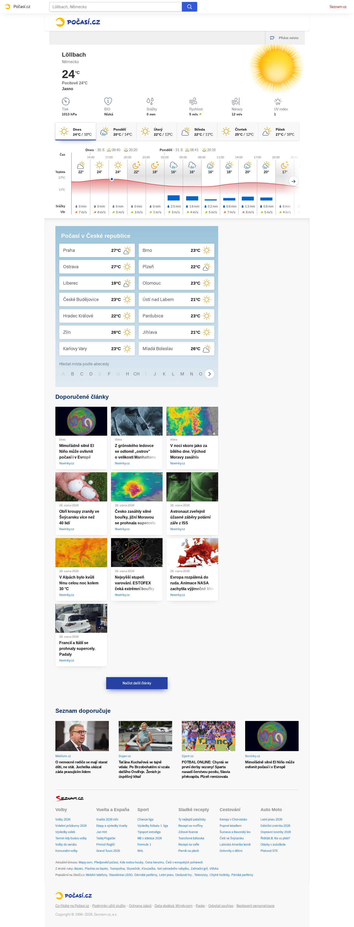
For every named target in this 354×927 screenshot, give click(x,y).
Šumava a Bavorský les (235, 832)
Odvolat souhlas (220, 906)
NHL (141, 851)
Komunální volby (66, 851)
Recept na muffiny (190, 825)
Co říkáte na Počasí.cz (72, 906)
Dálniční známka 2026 (275, 825)
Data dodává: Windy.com (174, 906)
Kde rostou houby (131, 862)
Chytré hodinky (219, 875)
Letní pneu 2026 (271, 819)
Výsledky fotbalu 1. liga (153, 825)
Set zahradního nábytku (173, 868)
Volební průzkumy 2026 (71, 825)
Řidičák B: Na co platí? (275, 838)
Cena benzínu (154, 862)
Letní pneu (166, 875)
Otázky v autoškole (273, 844)
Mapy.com (85, 862)
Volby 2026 (62, 819)
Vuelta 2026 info (107, 819)
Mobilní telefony (96, 875)
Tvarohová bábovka (191, 838)
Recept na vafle (188, 844)
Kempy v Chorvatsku (233, 819)
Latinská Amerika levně (235, 844)
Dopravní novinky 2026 (276, 832)
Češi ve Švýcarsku (232, 838)
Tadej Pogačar (105, 838)
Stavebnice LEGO (120, 875)
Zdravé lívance (188, 832)
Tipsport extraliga (149, 832)
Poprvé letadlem (231, 825)
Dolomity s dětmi (231, 851)
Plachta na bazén (96, 868)
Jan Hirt (101, 832)
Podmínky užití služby (109, 906)
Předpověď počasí (106, 862)
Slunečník (133, 868)
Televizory (201, 875)
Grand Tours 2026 (108, 851)
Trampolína (117, 868)
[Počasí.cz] (77, 22)
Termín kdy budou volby (71, 838)
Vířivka (214, 868)
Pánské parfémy (242, 875)
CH (136, 373)
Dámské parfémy (145, 875)
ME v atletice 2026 (150, 838)
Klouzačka (148, 868)
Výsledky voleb (65, 832)
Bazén (78, 868)
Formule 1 (144, 844)
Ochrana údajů (140, 906)
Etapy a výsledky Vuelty (111, 825)
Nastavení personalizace (255, 906)
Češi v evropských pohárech (184, 862)
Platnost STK (269, 851)
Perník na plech (188, 851)
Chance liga (145, 819)
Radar (200, 906)
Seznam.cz (338, 7)
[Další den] (294, 181)
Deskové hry (183, 875)
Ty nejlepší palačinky (192, 819)
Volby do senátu (66, 844)
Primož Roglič (105, 844)
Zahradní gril (199, 868)
